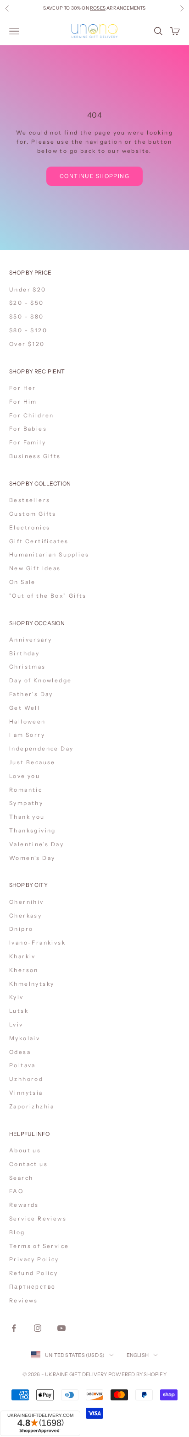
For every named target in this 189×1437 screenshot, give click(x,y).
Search (21, 1177)
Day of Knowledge (40, 680)
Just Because (32, 762)
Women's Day (32, 857)
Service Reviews (38, 1218)
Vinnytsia (26, 1092)
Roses (98, 7)
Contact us (28, 1164)
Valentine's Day (36, 844)
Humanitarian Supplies (49, 554)
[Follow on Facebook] (13, 1328)
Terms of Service (39, 1246)
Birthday (24, 653)
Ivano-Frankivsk (37, 942)
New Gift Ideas (35, 568)
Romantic (25, 789)
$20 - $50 (26, 302)
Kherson (24, 970)
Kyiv (16, 997)
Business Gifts (35, 456)
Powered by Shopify (137, 1374)
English (138, 1355)
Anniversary (30, 639)
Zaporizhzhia (32, 1106)
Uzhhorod (26, 1078)
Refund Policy (33, 1273)
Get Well (24, 707)
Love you (24, 776)
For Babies (28, 428)
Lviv (16, 1024)
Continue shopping (94, 176)
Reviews (23, 1300)
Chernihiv (26, 901)
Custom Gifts (32, 513)
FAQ (16, 1191)
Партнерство (32, 1286)
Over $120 (27, 343)
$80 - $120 (28, 330)
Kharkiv (22, 956)
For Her (22, 387)
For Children (31, 415)
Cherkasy (25, 915)
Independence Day (41, 748)
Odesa (20, 1051)
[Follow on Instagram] (37, 1328)
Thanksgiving (32, 830)
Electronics (29, 527)
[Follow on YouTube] (61, 1328)
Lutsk (18, 1010)
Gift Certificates (39, 541)
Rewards (24, 1204)
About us (25, 1150)
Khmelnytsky (31, 983)
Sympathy (26, 803)
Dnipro (21, 928)
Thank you (27, 816)
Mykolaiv (24, 1038)
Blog (17, 1232)
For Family (27, 442)
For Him (23, 401)
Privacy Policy (34, 1259)
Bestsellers (29, 500)
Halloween (27, 721)
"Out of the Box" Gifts (48, 595)
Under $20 (27, 289)
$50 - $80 (26, 316)
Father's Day (31, 694)
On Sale (22, 581)
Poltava (22, 1065)
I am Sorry (27, 734)
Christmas (27, 666)
